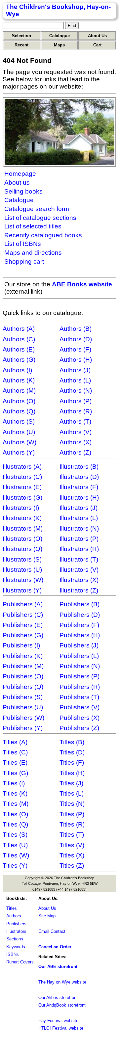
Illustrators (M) (23, 528)
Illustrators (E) (22, 487)
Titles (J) (71, 783)
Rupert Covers (20, 961)
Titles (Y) (15, 865)
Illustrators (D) (79, 476)
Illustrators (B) (79, 466)
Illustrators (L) (79, 517)
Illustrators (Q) (22, 548)
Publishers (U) (23, 707)
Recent (21, 44)
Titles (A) (15, 742)
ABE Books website (82, 284)
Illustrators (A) (22, 466)
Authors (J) (75, 370)
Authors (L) (75, 380)
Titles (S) (15, 834)
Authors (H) (76, 359)
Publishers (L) (79, 655)
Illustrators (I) (21, 507)
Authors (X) (76, 442)
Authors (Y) (19, 452)
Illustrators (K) (22, 517)
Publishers (16, 923)
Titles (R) (72, 824)
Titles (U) (15, 845)
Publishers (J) (79, 645)
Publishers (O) (23, 676)
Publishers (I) (21, 645)
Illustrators (16, 931)
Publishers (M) (23, 666)
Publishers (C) (23, 614)
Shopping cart (24, 261)
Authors (13, 915)
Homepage (20, 173)
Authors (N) (76, 390)
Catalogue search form (36, 208)
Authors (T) (75, 421)
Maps (59, 44)
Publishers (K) (23, 655)
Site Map (47, 915)
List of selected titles (32, 226)
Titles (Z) (72, 865)
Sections (14, 938)
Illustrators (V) (79, 569)
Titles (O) (15, 814)
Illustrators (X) (79, 579)
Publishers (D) (80, 614)
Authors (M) (19, 390)
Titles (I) (14, 783)
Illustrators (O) (22, 538)
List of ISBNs (22, 243)
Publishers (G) (23, 635)
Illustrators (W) (23, 579)
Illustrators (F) (79, 487)
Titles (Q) (15, 824)
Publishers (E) (23, 624)
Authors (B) (76, 328)
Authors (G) (19, 359)
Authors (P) (76, 401)
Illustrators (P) (79, 538)
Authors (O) (19, 401)
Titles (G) (15, 773)
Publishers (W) (23, 717)
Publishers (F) (79, 624)
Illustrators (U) (22, 569)
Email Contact (51, 931)
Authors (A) (19, 328)
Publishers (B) (79, 604)
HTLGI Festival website (60, 1028)
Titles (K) (15, 793)
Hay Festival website (58, 1020)
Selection (21, 35)
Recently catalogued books (43, 235)
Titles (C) (15, 752)
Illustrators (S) (22, 559)
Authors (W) (19, 442)
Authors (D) (76, 339)
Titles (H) (72, 773)
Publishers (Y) (23, 727)
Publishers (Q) (23, 686)
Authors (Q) (19, 411)
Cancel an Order (54, 946)
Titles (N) (72, 803)
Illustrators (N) (79, 528)
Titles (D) (72, 752)
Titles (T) (72, 834)
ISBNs (12, 954)
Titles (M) (15, 803)
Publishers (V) (79, 707)
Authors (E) (19, 349)
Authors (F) (75, 349)
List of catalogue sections (40, 217)
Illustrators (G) (22, 497)
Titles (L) (72, 793)
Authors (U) (19, 432)
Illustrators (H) (79, 497)
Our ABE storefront (57, 966)
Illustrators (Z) (79, 590)
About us (17, 182)
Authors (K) (19, 380)
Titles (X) (72, 855)
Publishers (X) (79, 717)
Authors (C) (19, 339)
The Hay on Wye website (62, 982)
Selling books (23, 191)
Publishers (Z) (79, 727)
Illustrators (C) (22, 476)
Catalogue (59, 35)
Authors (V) (76, 432)
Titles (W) (16, 855)
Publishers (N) (80, 666)
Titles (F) (72, 762)
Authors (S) (19, 421)
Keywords (15, 946)
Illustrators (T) (79, 559)
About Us (97, 35)
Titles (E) (15, 762)
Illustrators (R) (79, 548)
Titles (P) (72, 814)
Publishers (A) (23, 604)
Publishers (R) (80, 686)
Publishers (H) (80, 635)
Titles (11, 908)
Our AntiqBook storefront (62, 1005)
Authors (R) (76, 411)
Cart (97, 44)
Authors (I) (17, 370)
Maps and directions (33, 252)
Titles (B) (72, 742)
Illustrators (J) (79, 507)
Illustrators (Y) (22, 590)
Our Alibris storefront (58, 997)
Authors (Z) (75, 452)
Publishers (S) (23, 697)
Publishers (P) (79, 676)
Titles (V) (72, 845)
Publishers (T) (79, 697)
